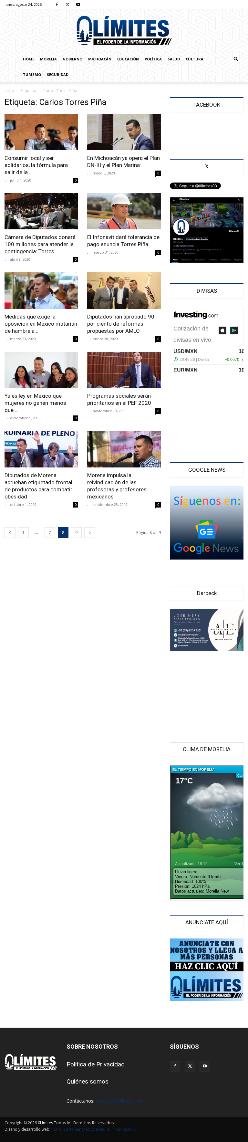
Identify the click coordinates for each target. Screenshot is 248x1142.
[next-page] (89, 532)
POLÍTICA (153, 59)
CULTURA (194, 59)
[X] (67, 4)
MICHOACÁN (99, 59)
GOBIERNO (72, 59)
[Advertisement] (206, 417)
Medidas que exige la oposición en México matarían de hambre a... (41, 323)
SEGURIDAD (57, 74)
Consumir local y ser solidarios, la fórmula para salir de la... (36, 165)
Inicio (9, 90)
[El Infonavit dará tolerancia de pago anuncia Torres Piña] (124, 211)
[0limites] (124, 31)
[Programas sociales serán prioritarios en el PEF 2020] (124, 370)
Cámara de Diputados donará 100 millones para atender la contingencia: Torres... (40, 244)
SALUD (174, 59)
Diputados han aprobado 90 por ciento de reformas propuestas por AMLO (120, 323)
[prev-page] (10, 532)
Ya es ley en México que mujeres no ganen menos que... (35, 403)
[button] (235, 59)
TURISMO (32, 74)
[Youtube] (78, 4)
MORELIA (48, 59)
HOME (28, 59)
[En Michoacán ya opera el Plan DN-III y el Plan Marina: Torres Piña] (124, 132)
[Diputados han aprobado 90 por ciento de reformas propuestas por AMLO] (124, 290)
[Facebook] (57, 4)
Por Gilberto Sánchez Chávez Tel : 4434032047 (93, 1129)
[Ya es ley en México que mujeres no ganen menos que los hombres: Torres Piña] (41, 370)
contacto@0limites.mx (119, 1101)
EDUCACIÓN (128, 59)
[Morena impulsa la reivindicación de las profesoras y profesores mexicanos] (124, 449)
